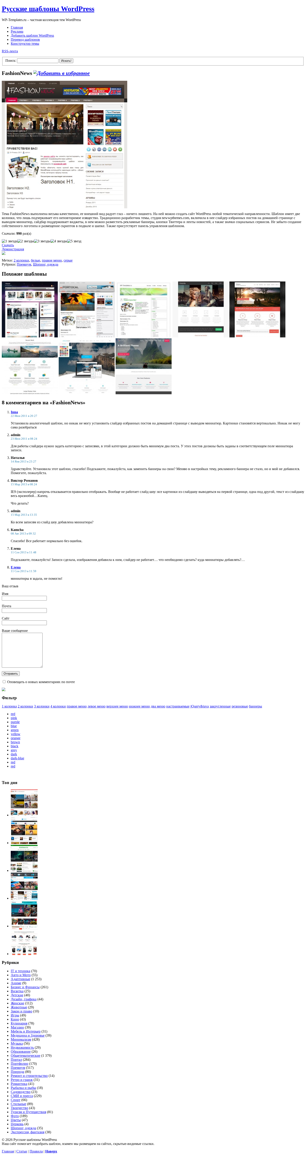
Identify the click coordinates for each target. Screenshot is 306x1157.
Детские (17, 995)
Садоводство (20, 1092)
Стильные (18, 1104)
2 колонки (21, 260)
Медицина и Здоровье (28, 1035)
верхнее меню (117, 706)
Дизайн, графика (24, 999)
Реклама (17, 31)
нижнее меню (139, 706)
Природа (17, 1072)
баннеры (255, 706)
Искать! (66, 60)
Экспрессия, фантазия (27, 1132)
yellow (15, 734)
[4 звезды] (59, 241)
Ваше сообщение (15, 631)
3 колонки (42, 706)
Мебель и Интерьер (26, 1031)
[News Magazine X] (24, 815)
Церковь (17, 1124)
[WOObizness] (24, 954)
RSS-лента (10, 51)
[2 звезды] (25, 241)
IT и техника (20, 971)
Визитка (17, 991)
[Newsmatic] (24, 870)
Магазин (17, 1027)
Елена (16, 567)
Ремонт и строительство (29, 1076)
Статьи (21, 1151)
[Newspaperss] (24, 926)
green (15, 730)
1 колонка (9, 706)
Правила (36, 1151)
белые (35, 260)
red (13, 714)
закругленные (220, 706)
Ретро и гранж (22, 1080)
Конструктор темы (25, 43)
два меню (158, 706)
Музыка (17, 1043)
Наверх (51, 1151)
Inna (14, 412)
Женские (17, 1003)
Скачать (8, 245)
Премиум (24, 264)
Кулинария (19, 1023)
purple (15, 722)
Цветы (16, 1120)
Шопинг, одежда (45, 264)
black (14, 746)
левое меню (97, 706)
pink (14, 718)
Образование (21, 1051)
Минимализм (21, 1039)
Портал (16, 1059)
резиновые (240, 706)
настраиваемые (178, 706)
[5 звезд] (74, 241)
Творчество (19, 1108)
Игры (15, 1015)
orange (15, 738)
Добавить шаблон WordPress (32, 35)
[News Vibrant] (24, 898)
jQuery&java (199, 706)
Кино (15, 1019)
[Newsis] (24, 843)
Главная (17, 27)
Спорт (15, 1100)
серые (68, 260)
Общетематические (25, 1055)
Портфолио (19, 1063)
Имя (5, 594)
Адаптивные (20, 979)
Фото (15, 1116)
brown (15, 742)
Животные (19, 1007)
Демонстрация (13, 249)
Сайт (5, 618)
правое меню (52, 260)
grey (14, 750)
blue (14, 726)
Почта (6, 606)
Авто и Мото (21, 975)
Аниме (16, 983)
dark (14, 754)
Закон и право (21, 1011)
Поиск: (10, 60)
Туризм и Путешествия (28, 1112)
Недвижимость (22, 1047)
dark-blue (17, 758)
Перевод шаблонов (25, 39)
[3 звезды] (42, 241)
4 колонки (58, 706)
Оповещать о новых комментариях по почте (41, 682)
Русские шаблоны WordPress (48, 9)
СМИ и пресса (22, 1096)
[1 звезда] (9, 241)
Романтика (19, 1084)
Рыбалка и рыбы (23, 1088)
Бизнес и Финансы (25, 987)
